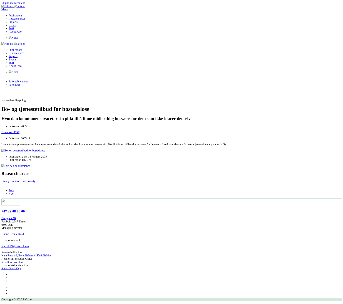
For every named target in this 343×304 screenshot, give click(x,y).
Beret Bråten (25, 255)
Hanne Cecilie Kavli (12, 234)
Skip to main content (13, 2)
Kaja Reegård (9, 255)
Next (11, 193)
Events (12, 25)
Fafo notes (14, 84)
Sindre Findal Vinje (11, 268)
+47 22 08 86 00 (13, 211)
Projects (13, 21)
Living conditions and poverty (18, 181)
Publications (15, 15)
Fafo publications (18, 81)
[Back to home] (13, 6)
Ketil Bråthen (44, 255)
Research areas (17, 18)
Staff (11, 28)
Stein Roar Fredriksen (12, 262)
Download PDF (10, 132)
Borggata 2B (8, 218)
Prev (11, 190)
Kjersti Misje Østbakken (15, 246)
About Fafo (15, 31)
